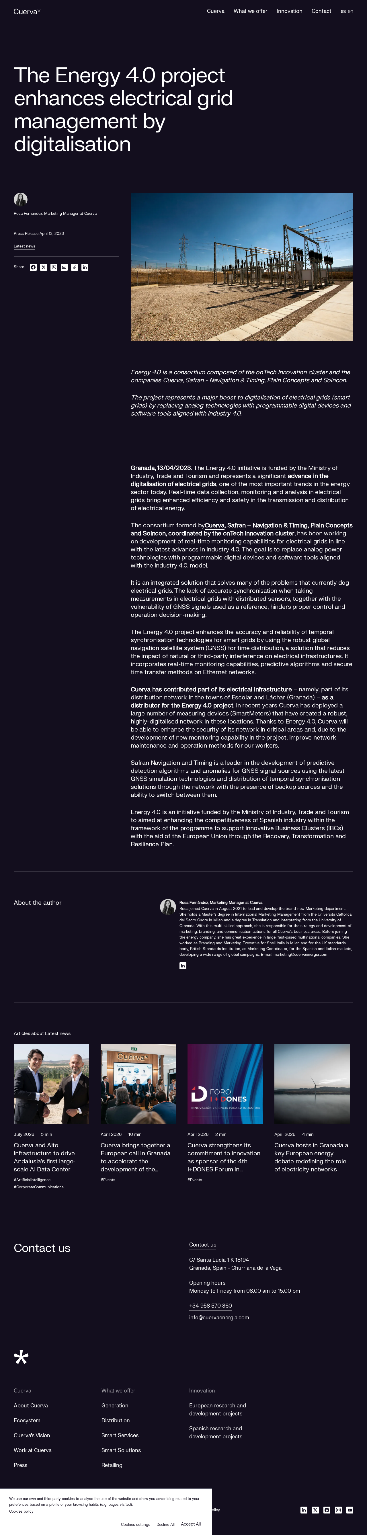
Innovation (202, 1391)
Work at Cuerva (33, 1450)
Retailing (111, 1465)
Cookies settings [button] (135, 1524)
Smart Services (119, 1435)
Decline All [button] (166, 1524)
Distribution (115, 1420)
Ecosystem (27, 1420)
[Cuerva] (27, 11)
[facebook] (33, 267)
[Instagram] (338, 1509)
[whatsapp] (53, 267)
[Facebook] (326, 1509)
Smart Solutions (121, 1450)
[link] (74, 267)
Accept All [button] (191, 1524)
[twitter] (43, 267)
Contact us (202, 1245)
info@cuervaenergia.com (219, 1317)
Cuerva (215, 525)
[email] (64, 267)
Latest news (24, 246)
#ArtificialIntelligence (32, 1180)
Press (20, 1465)
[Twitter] (315, 1509)
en (350, 11)
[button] (51, 1124)
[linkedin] (84, 267)
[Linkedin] (182, 965)
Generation (114, 1406)
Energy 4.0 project (168, 632)
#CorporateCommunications (39, 1187)
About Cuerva (31, 1406)
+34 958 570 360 (210, 1306)
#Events (108, 1180)
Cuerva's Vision (32, 1435)
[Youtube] (349, 1509)
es (343, 11)
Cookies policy (21, 1511)
